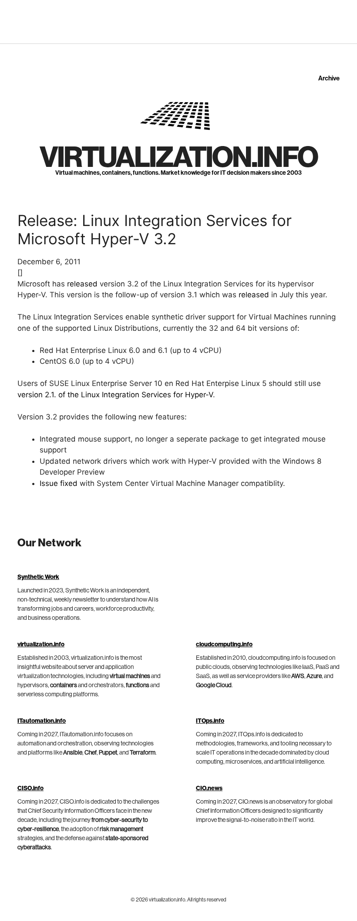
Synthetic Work (38, 577)
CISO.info (30, 788)
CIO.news (209, 788)
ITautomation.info (41, 721)
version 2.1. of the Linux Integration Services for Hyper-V (115, 394)
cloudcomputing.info (224, 645)
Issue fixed (58, 483)
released (82, 283)
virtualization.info (178, 157)
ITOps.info (210, 721)
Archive (329, 78)
